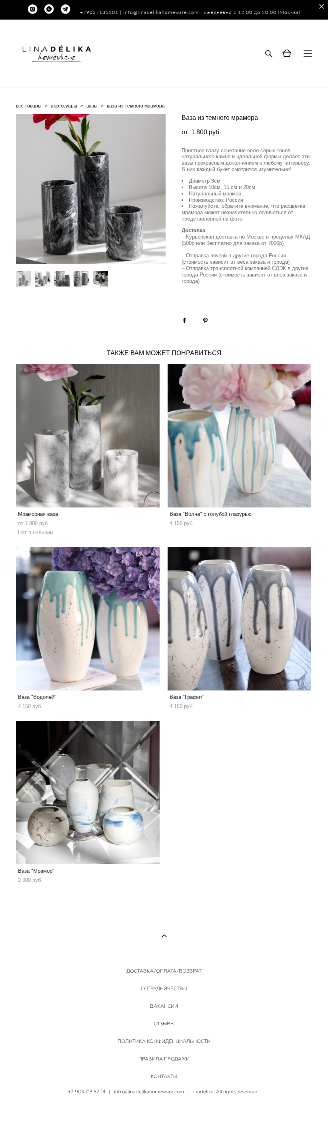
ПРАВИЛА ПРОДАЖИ (164, 1059)
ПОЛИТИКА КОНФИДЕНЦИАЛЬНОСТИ (164, 1041)
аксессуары (64, 106)
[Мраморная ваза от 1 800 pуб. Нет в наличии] (88, 435)
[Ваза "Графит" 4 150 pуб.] (239, 618)
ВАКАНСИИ (164, 1006)
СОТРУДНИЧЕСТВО (164, 988)
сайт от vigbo (164, 1113)
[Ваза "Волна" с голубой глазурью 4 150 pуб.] (239, 435)
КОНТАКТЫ (164, 1076)
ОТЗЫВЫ (164, 1024)
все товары (29, 106)
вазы (92, 106)
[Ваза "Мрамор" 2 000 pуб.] (88, 792)
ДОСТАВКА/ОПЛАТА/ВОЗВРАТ (164, 971)
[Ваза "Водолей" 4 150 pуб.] (88, 618)
